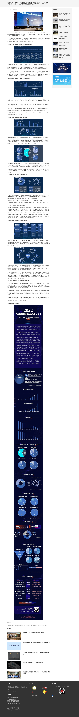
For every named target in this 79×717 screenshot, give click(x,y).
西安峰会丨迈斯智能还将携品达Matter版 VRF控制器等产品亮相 (36, 653)
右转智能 (17, 701)
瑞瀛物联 (13, 700)
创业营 (14, 699)
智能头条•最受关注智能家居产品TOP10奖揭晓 (33, 632)
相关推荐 (9, 628)
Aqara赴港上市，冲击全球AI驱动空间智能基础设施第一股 (36, 642)
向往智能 (8, 700)
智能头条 (8, 622)
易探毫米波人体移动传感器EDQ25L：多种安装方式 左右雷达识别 (64, 56)
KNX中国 (12, 697)
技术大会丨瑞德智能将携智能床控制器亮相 (33, 662)
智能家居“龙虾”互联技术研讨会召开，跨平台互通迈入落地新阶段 (36, 672)
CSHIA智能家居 (10, 699)
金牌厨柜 (17, 700)
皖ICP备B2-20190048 (14, 708)
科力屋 (8, 703)
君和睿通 (8, 701)
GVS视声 (18, 703)
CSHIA (8, 697)
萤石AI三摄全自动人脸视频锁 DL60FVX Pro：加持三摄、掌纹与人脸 (64, 26)
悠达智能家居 (13, 703)
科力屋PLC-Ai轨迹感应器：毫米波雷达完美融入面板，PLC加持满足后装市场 (64, 44)
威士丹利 (13, 701)
